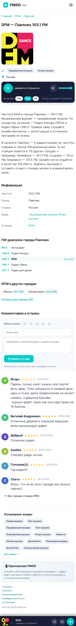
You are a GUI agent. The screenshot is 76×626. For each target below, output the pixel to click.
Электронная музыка (18, 534)
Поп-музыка (35, 521)
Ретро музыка (45, 70)
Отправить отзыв (19, 358)
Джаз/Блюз (34, 541)
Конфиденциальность (13, 598)
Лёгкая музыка (14, 541)
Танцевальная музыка (20, 70)
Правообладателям (12, 594)
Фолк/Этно (12, 548)
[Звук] (53, 88)
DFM (31, 225)
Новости (61, 534)
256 (19, 98)
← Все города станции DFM (21, 495)
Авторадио (17, 247)
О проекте (7, 586)
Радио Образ (19, 264)
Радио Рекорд (19, 253)
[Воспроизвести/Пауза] (70, 621)
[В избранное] (62, 622)
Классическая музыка (36, 548)
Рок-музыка (42, 527)
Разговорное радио (57, 541)
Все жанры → (11, 554)
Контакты (7, 590)
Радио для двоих (21, 270)
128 (28, 98)
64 (35, 98)
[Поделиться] (54, 622)
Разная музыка (14, 521)
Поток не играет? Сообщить (57, 98)
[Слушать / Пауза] (8, 88)
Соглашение (8, 602)
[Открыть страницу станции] (5, 621)
